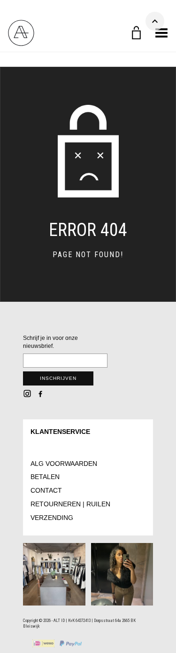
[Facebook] (40, 393)
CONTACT (46, 490)
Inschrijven (58, 378)
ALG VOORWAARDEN (64, 463)
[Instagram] (27, 393)
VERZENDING (52, 517)
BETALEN (45, 476)
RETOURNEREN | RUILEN (70, 504)
